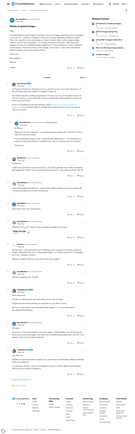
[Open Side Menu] (8, 3)
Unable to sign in (103, 54)
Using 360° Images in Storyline (109, 40)
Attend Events (70, 420)
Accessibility (103, 416)
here (56, 307)
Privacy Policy (120, 405)
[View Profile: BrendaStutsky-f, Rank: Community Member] (14, 184)
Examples (69, 411)
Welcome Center (88, 401)
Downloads (69, 408)
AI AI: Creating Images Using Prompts (108, 23)
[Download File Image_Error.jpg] (28, 232)
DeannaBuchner (21, 19)
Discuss (68, 401)
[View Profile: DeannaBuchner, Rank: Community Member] (12, 20)
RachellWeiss (21, 203)
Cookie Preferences (54, 430)
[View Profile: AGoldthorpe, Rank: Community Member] (14, 159)
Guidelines (86, 405)
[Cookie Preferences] (3, 431)
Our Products (103, 405)
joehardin (20, 244)
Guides (34, 401)
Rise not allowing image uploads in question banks (110, 48)
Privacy (43, 430)
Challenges (36, 411)
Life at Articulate (104, 422)
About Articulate (104, 401)
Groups (68, 417)
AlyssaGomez (21, 83)
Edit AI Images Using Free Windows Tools (106, 31)
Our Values (102, 408)
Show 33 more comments (21, 380)
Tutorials (35, 405)
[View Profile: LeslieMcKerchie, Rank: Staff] (14, 291)
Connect (25, 10)
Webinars (35, 408)
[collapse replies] (8, 83)
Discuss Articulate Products (39, 10)
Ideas (67, 414)
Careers (101, 419)
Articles (51, 404)
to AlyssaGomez (51, 122)
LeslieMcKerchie (22, 290)
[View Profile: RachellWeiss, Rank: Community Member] (14, 204)
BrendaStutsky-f (22, 182)
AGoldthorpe (21, 158)
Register (116, 4)
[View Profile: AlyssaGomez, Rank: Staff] (14, 85)
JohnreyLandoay (111, 28)
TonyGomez (109, 50)
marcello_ (112, 57)
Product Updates (54, 407)
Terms (36, 430)
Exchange (69, 405)
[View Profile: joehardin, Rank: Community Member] (14, 246)
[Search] (110, 4)
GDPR (118, 408)
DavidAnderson (110, 44)
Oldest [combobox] (83, 77)
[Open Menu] (126, 10)
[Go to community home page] (23, 4)
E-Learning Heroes (13, 10)
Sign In (124, 4)
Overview (119, 401)
